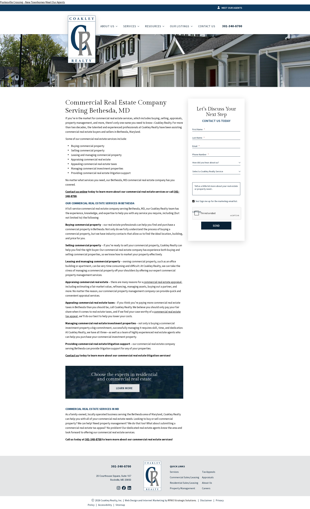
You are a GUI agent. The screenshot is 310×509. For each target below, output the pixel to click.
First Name (198, 129)
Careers (206, 488)
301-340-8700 (232, 26)
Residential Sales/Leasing (184, 482)
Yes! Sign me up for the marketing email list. (217, 201)
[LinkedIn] (129, 488)
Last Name (198, 137)
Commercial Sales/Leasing (184, 477)
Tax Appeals (208, 471)
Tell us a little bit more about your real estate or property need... (216, 187)
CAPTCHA (196, 211)
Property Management (182, 488)
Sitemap (120, 504)
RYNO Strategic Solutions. (182, 500)
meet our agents (231, 7)
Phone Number (200, 154)
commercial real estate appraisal (162, 282)
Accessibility (105, 504)
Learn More (124, 388)
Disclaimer (206, 500)
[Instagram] (118, 488)
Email (196, 146)
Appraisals (208, 477)
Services (174, 471)
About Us (207, 482)
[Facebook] (124, 488)
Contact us (72, 355)
